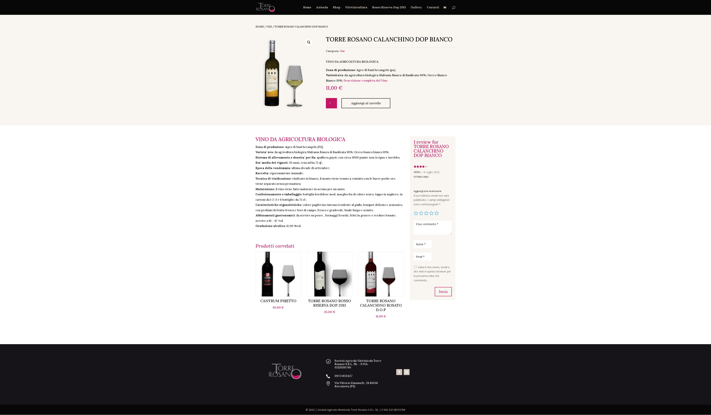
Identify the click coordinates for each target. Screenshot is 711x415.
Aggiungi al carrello (366, 103)
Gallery (416, 7)
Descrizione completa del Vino (366, 80)
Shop (336, 7)
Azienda (322, 7)
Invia (443, 291)
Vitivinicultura (356, 7)
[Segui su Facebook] (399, 372)
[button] (309, 42)
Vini (269, 26)
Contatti (433, 7)
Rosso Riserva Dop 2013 (389, 7)
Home (307, 7)
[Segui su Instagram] (407, 372)
